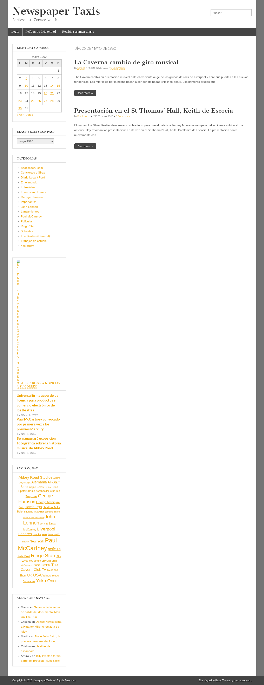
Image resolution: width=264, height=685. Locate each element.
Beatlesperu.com (32, 167)
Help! (20, 511)
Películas (27, 221)
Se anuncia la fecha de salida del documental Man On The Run (40, 612)
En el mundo (29, 182)
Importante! (28, 201)
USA (37, 575)
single (37, 560)
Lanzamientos (30, 211)
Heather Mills (51, 507)
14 (52, 85)
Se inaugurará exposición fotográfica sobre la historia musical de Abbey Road (39, 443)
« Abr (20, 114)
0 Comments (118, 67)
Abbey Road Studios (35, 477)
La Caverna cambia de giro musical (126, 62)
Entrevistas (28, 187)
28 (52, 101)
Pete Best (24, 556)
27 (45, 101)
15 (58, 85)
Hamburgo (33, 507)
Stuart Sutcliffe (42, 565)
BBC (48, 487)
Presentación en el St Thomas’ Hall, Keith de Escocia (153, 110)
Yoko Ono (46, 580)
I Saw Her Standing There (47, 511)
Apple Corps (36, 487)
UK (29, 575)
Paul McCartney (31, 216)
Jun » (29, 114)
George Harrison (32, 197)
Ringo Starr (28, 226)
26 (39, 101)
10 (26, 85)
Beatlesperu (83, 116)
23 (20, 101)
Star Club (46, 561)
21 (52, 93)
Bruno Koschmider (38, 491)
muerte (25, 541)
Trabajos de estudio (34, 240)
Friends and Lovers (33, 192)
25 (32, 101)
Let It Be (44, 523)
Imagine (28, 511)
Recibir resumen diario (78, 31)
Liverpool (46, 529)
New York (36, 541)
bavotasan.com (242, 680)
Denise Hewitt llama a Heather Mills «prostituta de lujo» (41, 626)
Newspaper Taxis (56, 11)
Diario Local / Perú (33, 177)
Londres (25, 534)
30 (20, 108)
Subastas (27, 231)
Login (15, 31)
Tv (44, 570)
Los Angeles (40, 534)
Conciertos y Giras (33, 172)
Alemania (39, 482)
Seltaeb (81, 67)
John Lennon (29, 206)
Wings (46, 575)
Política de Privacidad (41, 31)
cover (34, 496)
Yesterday (27, 245)
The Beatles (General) (35, 236)
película (54, 549)
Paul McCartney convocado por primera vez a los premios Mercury (38, 424)
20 (45, 93)
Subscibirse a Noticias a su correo (38, 384)
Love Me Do (54, 534)
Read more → (85, 92)
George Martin (45, 502)
